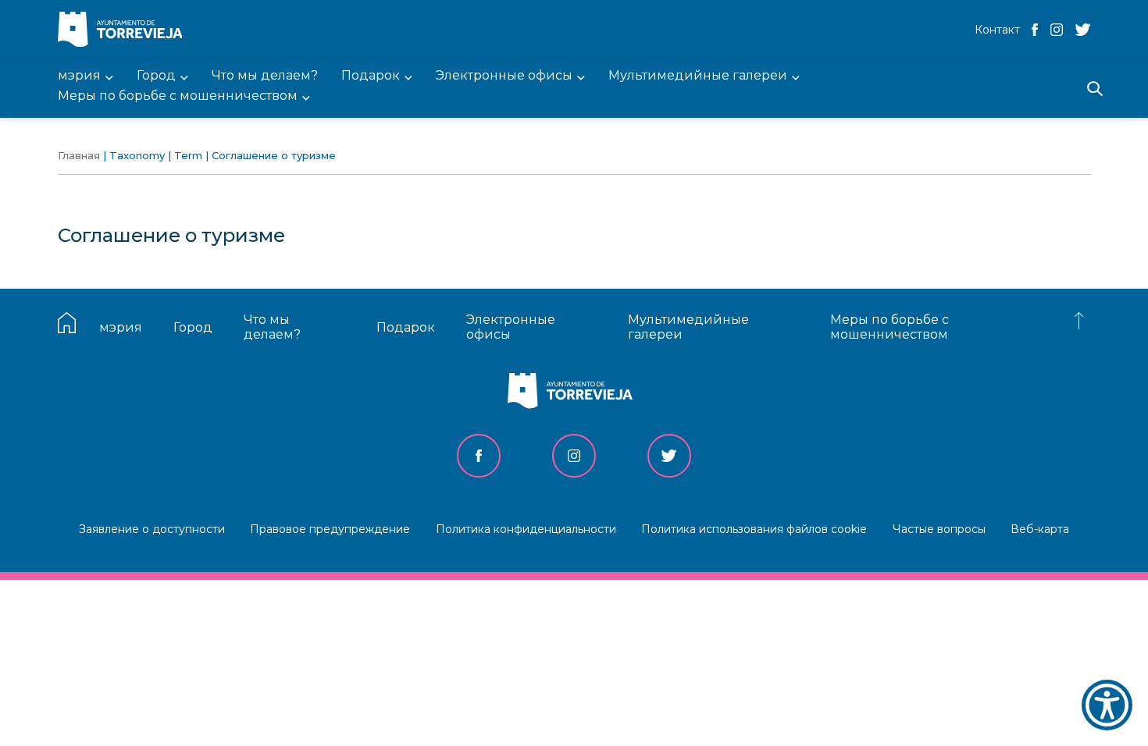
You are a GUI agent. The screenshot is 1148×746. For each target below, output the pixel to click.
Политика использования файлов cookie (754, 529)
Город (192, 327)
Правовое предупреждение (330, 529)
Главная (79, 155)
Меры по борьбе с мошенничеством (889, 327)
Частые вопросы (939, 529)
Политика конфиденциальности (526, 529)
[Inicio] (124, 31)
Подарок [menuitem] (370, 76)
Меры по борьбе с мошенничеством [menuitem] (178, 96)
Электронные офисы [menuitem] (504, 76)
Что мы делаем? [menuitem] (265, 76)
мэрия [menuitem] (79, 76)
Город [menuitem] (156, 76)
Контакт (997, 30)
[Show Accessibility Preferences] (1107, 705)
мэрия (120, 327)
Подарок (405, 327)
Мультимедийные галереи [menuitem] (697, 76)
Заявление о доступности (152, 529)
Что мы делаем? (272, 327)
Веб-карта (1040, 529)
